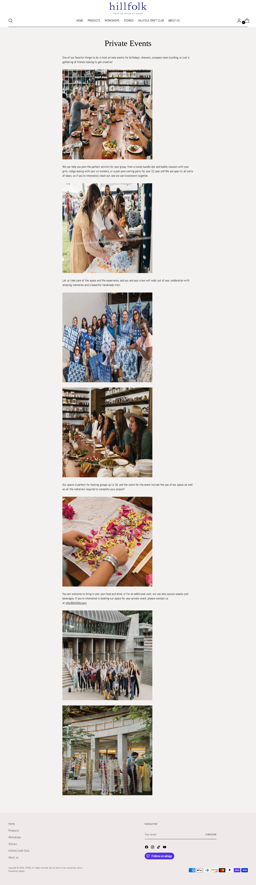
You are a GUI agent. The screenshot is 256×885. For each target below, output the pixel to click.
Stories (12, 844)
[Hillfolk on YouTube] (165, 847)
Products (13, 830)
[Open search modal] (10, 20)
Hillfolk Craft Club (18, 851)
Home (11, 824)
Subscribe (210, 834)
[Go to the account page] (237, 20)
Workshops (14, 837)
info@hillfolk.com (76, 603)
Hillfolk (28, 867)
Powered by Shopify (16, 871)
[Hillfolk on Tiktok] (159, 847)
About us (13, 857)
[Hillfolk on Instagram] (153, 847)
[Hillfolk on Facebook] (147, 847)
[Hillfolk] (128, 8)
